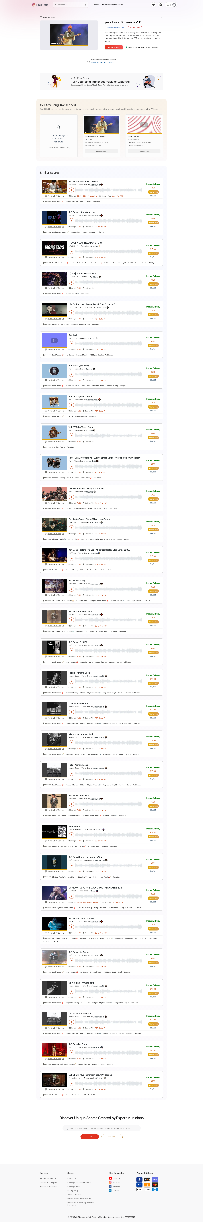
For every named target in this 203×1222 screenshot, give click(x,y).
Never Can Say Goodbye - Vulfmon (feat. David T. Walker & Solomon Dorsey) (104, 457)
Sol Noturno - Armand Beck (81, 982)
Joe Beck (72, 335)
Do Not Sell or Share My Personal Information (80, 1203)
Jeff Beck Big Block (77, 1044)
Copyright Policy (73, 1186)
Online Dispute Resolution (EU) (79, 1198)
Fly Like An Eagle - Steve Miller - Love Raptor (89, 519)
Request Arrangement (48, 1178)
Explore (112, 1137)
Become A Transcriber (49, 1186)
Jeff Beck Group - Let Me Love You (85, 857)
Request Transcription (48, 1182)
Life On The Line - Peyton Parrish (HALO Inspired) (91, 304)
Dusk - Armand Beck (78, 703)
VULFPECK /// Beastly (78, 365)
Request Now (113, 47)
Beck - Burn (74, 826)
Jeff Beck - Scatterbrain (80, 611)
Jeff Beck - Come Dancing (81, 918)
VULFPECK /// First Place (80, 396)
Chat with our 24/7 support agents (102, 62)
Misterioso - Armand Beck (80, 734)
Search (89, 1137)
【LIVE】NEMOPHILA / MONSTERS (85, 243)
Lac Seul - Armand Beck (79, 1013)
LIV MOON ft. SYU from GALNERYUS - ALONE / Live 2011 (95, 887)
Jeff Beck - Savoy (77, 580)
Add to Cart (153, 192)
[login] (174, 5)
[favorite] (153, 4)
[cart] (160, 4)
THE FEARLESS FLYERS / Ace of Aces (86, 488)
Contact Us (71, 1178)
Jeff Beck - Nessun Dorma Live (83, 181)
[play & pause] (71, 190)
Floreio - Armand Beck (79, 672)
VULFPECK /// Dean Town (80, 427)
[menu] (28, 4)
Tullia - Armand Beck (78, 765)
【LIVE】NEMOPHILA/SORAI (82, 273)
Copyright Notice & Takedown (79, 1182)
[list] (167, 4)
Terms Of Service (74, 1194)
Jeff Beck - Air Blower (78, 952)
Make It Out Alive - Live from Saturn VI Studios (90, 1075)
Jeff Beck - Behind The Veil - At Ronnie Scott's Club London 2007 (99, 550)
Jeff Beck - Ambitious (78, 795)
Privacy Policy (72, 1190)
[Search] (85, 4)
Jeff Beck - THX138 (77, 642)
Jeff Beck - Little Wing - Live (81, 212)
